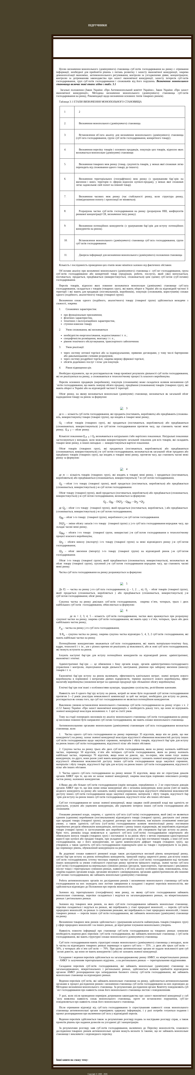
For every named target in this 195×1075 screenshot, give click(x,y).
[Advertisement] (122, 48)
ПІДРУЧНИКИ (97, 25)
